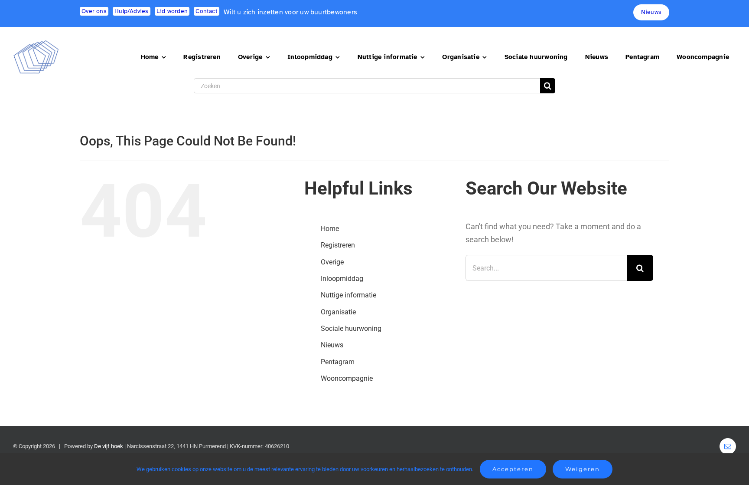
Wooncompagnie (347, 378)
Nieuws (332, 345)
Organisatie (338, 312)
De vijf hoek (108, 446)
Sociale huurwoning (351, 328)
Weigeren (582, 468)
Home (330, 228)
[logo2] (36, 43)
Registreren (338, 245)
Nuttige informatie (348, 295)
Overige (332, 262)
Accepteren (513, 468)
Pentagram (338, 362)
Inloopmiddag (342, 278)
